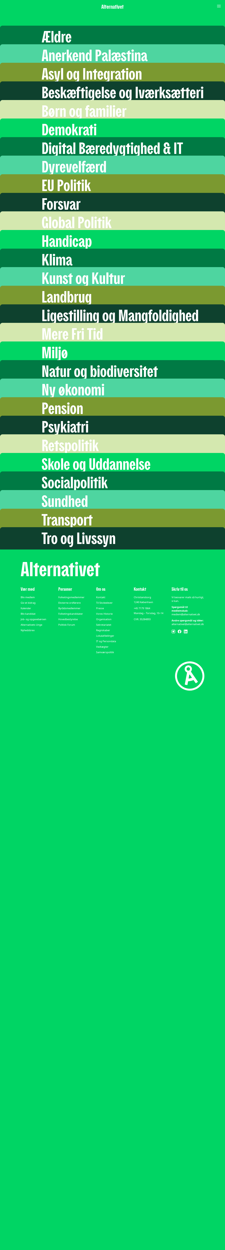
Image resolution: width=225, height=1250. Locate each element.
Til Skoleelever (104, 602)
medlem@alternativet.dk (186, 614)
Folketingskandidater (70, 613)
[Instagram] (173, 631)
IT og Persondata (106, 641)
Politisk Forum (66, 624)
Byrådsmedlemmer (69, 608)
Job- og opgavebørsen (33, 619)
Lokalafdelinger (105, 635)
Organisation (103, 619)
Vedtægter (102, 646)
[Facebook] (179, 631)
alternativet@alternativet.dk (188, 624)
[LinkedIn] (186, 631)
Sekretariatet (103, 624)
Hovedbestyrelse (68, 619)
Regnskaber (103, 630)
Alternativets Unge (31, 624)
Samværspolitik (105, 652)
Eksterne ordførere (69, 602)
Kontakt (100, 597)
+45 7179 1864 (142, 608)
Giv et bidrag (28, 602)
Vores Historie (104, 613)
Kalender (26, 608)
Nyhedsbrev (28, 630)
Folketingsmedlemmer (71, 597)
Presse (100, 608)
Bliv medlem (28, 597)
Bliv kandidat (28, 613)
